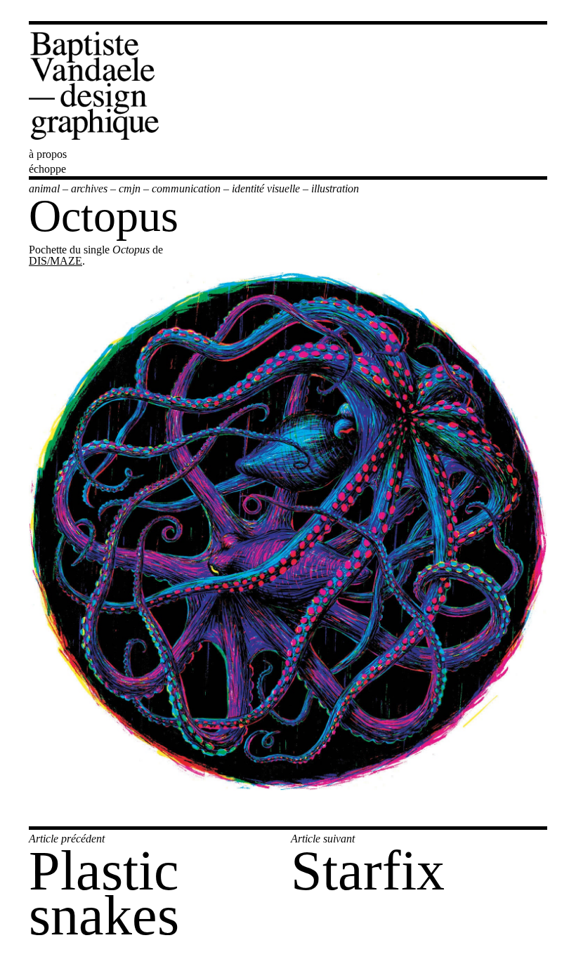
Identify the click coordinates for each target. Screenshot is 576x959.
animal (44, 188)
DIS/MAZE (55, 261)
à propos (48, 154)
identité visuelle (266, 188)
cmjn (129, 188)
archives (89, 188)
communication (186, 188)
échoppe (47, 169)
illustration (335, 188)
